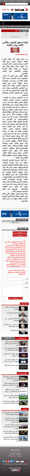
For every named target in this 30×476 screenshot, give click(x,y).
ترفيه (5, 1)
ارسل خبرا (11, 1)
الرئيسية (25, 31)
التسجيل (20, 232)
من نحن (24, 1)
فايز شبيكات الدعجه (21, 54)
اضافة (15, 298)
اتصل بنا (18, 1)
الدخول (20, 235)
